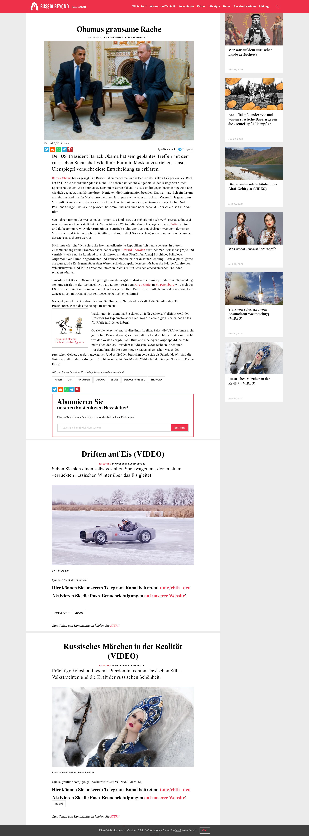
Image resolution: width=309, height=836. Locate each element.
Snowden (156, 379)
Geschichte (186, 6)
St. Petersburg (165, 284)
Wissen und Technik (163, 6)
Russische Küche (245, 6)
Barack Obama (61, 178)
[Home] (34, 6)
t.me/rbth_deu (175, 588)
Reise (226, 6)
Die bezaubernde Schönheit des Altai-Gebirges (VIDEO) (252, 187)
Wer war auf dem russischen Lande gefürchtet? (250, 52)
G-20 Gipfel (143, 284)
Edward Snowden (133, 250)
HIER (114, 625)
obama (100, 379)
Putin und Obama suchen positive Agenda (69, 341)
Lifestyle (214, 6)
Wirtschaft (139, 6)
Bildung (264, 6)
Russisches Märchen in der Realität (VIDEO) (249, 381)
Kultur (201, 6)
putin (58, 379)
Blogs (114, 379)
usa (70, 379)
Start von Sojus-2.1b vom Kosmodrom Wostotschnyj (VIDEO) (248, 314)
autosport (62, 612)
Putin (174, 224)
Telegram (187, 149)
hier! (178, 830)
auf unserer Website (164, 596)
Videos (79, 612)
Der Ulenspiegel (134, 379)
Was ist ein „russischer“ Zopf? (252, 249)
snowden (84, 379)
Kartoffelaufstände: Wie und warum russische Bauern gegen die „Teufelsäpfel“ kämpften (252, 119)
